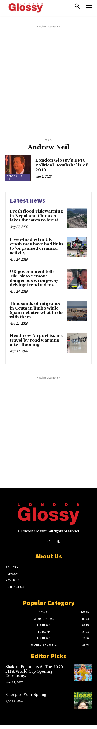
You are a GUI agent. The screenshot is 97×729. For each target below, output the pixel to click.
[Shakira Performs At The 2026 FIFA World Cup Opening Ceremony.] (83, 672)
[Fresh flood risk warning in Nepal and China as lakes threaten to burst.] (77, 218)
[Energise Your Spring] (83, 700)
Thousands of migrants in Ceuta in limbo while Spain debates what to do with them (36, 310)
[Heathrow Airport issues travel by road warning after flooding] (77, 343)
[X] (58, 541)
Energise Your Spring (25, 694)
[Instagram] (48, 541)
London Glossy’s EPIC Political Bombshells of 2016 (61, 165)
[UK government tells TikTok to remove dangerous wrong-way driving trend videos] (77, 279)
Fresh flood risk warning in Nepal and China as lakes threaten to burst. (36, 216)
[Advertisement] (48, 77)
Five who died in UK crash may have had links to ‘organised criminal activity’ (36, 246)
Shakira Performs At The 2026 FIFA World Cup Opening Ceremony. (34, 671)
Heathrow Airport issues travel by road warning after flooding (36, 340)
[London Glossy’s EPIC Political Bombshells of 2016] (18, 168)
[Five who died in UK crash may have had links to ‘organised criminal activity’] (77, 247)
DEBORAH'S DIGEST (14, 178)
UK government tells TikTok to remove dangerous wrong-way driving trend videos (34, 278)
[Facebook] (39, 541)
